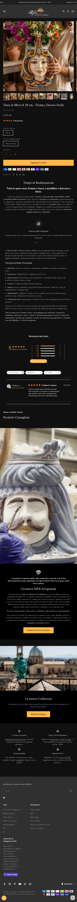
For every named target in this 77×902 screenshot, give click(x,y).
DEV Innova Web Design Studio (24, 894)
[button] (4, 898)
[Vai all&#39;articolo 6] (42, 96)
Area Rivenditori (9, 825)
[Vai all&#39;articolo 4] (28, 96)
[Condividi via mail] (23, 174)
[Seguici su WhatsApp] (30, 884)
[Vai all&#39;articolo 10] (71, 96)
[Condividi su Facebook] (13, 174)
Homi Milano (8, 817)
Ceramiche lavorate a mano (15, 739)
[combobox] (34, 372)
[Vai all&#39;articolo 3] (21, 96)
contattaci (19, 760)
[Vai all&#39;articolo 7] (50, 96)
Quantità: (6, 150)
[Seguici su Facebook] (4, 884)
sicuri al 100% (65, 757)
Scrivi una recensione (38, 361)
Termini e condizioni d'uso (40, 825)
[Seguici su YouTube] (20, 884)
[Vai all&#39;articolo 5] (35, 96)
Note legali (34, 817)
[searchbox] (14, 372)
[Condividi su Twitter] (16, 174)
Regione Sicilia (8, 813)
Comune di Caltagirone (12, 810)
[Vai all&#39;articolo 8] (57, 96)
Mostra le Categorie (38, 714)
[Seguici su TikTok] (25, 884)
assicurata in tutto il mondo (61, 739)
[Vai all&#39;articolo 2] (13, 96)
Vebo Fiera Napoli (10, 821)
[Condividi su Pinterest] (20, 174)
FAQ (32, 813)
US (4, 828)
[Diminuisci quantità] (6, 154)
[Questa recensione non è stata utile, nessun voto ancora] (68, 402)
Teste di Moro (35, 810)
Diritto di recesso (36, 828)
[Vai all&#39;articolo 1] (6, 96)
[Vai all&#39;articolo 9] (64, 96)
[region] (38, 229)
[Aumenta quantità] (15, 154)
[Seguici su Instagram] (9, 884)
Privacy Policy (35, 821)
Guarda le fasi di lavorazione (38, 630)
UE (4, 832)
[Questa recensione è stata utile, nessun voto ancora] (64, 402)
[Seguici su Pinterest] (14, 884)
